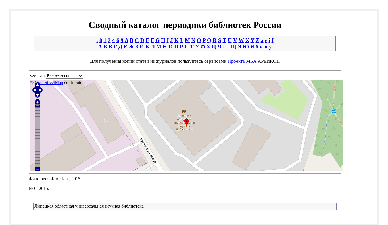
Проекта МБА (242, 61)
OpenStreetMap (49, 82)
